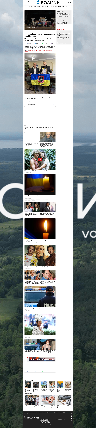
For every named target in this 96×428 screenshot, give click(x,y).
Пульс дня (31, 6)
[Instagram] (66, 2)
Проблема (44, 6)
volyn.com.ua (52, 412)
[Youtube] (70, 2)
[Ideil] (48, 424)
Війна (35, 6)
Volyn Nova (36, 101)
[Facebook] (63, 2)
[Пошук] (71, 7)
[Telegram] (68, 2)
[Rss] (71, 422)
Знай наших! (49, 6)
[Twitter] (65, 2)
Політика (39, 6)
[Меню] (25, 7)
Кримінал (55, 6)
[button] (32, 1)
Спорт (59, 6)
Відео (66, 6)
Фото (63, 6)
